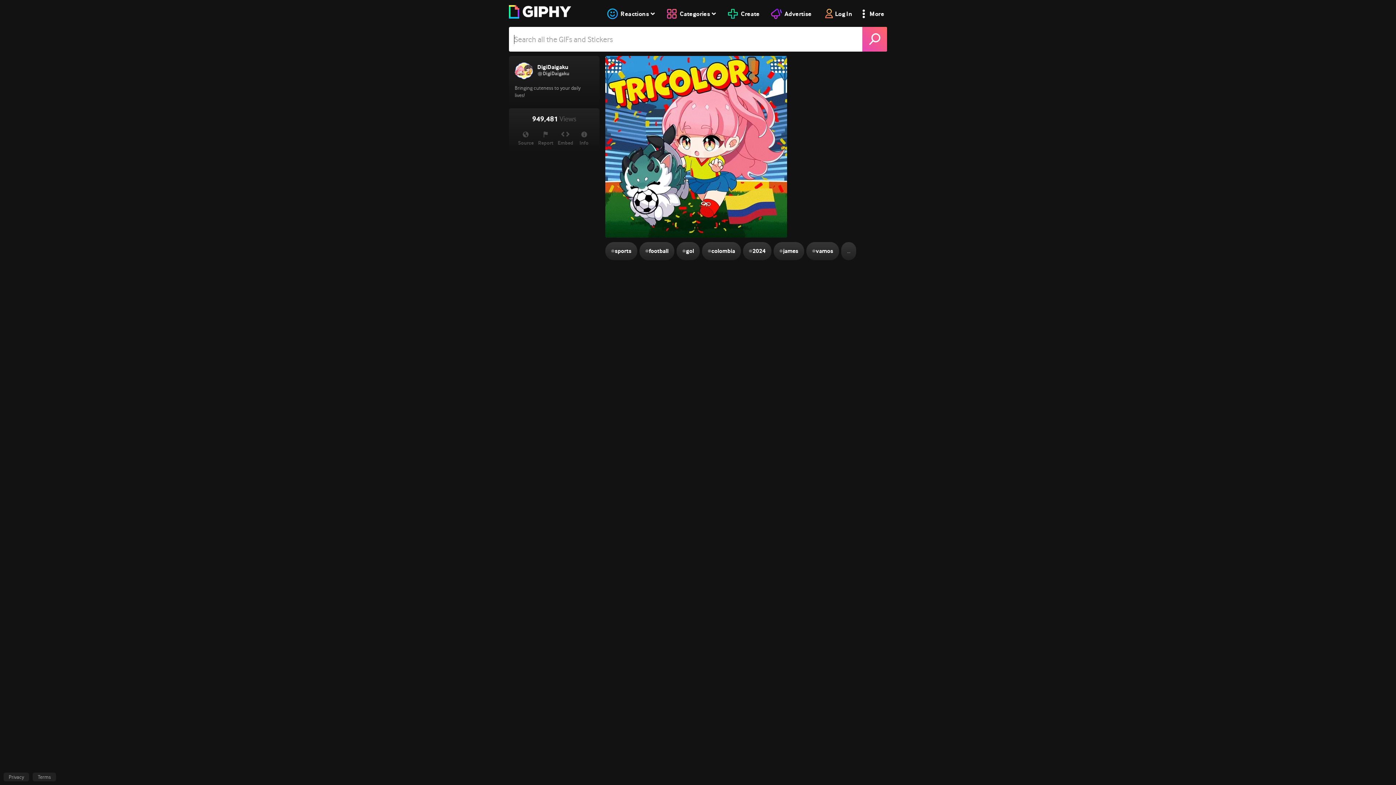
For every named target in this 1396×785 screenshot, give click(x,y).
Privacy (16, 777)
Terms (44, 777)
